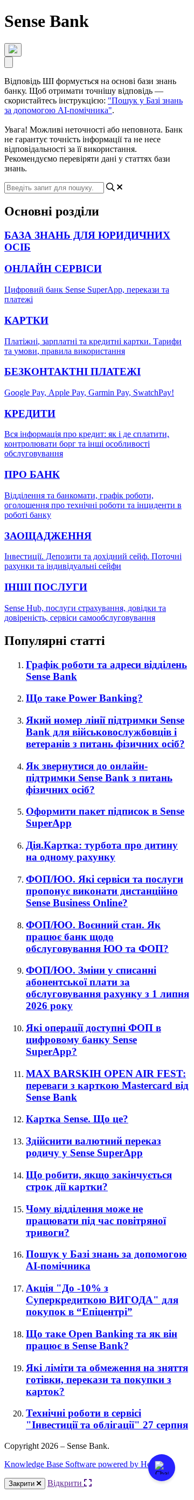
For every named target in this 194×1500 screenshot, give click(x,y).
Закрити (23, 1484)
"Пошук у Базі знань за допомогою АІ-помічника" (93, 105)
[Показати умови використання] (13, 50)
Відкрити (65, 1483)
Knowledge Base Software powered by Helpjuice (89, 1464)
